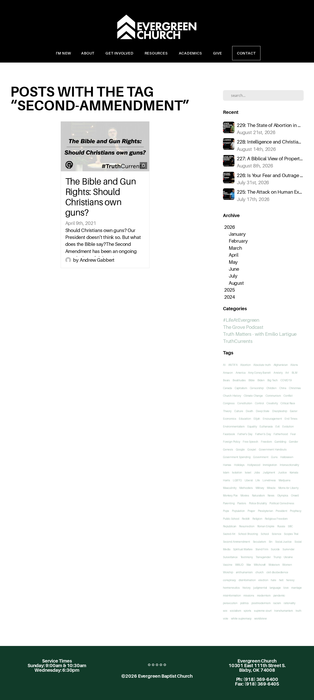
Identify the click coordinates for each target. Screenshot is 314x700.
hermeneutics (231, 587)
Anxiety (278, 372)
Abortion (245, 365)
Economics (229, 418)
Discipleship (279, 411)
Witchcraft (260, 564)
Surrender (288, 549)
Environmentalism (234, 426)
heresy (290, 580)
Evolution (288, 426)
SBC (290, 526)
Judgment (269, 472)
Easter (293, 411)
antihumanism (244, 572)
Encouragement (272, 418)
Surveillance (230, 557)
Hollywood (253, 465)
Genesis (228, 449)
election (263, 580)
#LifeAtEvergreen (241, 320)
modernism (264, 595)
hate (273, 580)
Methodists (246, 488)
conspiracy (229, 580)
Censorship (257, 388)
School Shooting (248, 534)
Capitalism (241, 388)
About (88, 53)
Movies (244, 495)
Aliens (294, 365)
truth (298, 610)
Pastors (241, 503)
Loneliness (269, 480)
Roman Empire (266, 526)
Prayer (251, 511)
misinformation (232, 595)
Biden (261, 380)
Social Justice (283, 541)
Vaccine (227, 564)
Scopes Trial (291, 534)
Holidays (239, 465)
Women (287, 564)
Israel (248, 472)
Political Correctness (281, 503)
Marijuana (284, 480)
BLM (294, 372)
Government (260, 457)
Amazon (228, 372)
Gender (293, 441)
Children (271, 388)
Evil (277, 426)
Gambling (280, 441)
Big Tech (272, 380)
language (275, 587)
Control (259, 403)
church (259, 572)
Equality (252, 426)
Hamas (227, 465)
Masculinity (230, 488)
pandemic (279, 595)
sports (247, 610)
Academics (191, 53)
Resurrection (246, 526)
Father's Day (244, 434)
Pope (226, 511)
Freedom (266, 441)
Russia (281, 526)
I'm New (63, 53)
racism (277, 603)
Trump (277, 557)
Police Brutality (258, 503)
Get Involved (120, 53)
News (271, 495)
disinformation (247, 580)
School (265, 534)
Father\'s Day (263, 434)
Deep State (262, 411)
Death (249, 411)
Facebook (229, 434)
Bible (251, 380)
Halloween (286, 457)
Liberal (249, 480)
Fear (293, 434)
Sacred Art (229, 534)
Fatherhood (281, 434)
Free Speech (250, 441)
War (248, 564)
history (247, 587)
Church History (232, 395)
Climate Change (253, 395)
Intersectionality (289, 465)
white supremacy (241, 618)
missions (248, 595)
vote (225, 618)
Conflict (287, 395)
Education (245, 418)
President (281, 511)
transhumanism (283, 610)
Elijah (257, 418)
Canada (227, 388)
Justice (282, 472)
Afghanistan (281, 365)
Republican (229, 526)
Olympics (282, 495)
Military (260, 488)
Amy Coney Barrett (259, 372)
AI (224, 365)
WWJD (239, 564)
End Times (291, 418)
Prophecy (295, 511)
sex (225, 610)
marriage (296, 587)
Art (287, 372)
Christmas (295, 388)
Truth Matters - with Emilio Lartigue (260, 334)
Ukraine (288, 557)
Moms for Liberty (288, 488)
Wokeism (274, 564)
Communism (273, 395)
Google (240, 449)
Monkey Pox (230, 495)
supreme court (263, 610)
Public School (231, 518)
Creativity (272, 403)
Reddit (246, 518)
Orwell (295, 495)
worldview (260, 618)
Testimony (246, 557)
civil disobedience (277, 572)
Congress (228, 403)
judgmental (260, 587)
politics (244, 603)
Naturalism (258, 495)
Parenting (228, 503)
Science (276, 534)
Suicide (275, 549)
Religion (257, 518)
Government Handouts (272, 449)
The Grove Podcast (243, 327)
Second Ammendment (236, 541)
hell (281, 580)
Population (238, 511)
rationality (289, 603)
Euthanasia (266, 426)
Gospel (251, 449)
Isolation (237, 472)
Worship (228, 572)
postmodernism (261, 603)
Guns (274, 457)
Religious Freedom (276, 518)
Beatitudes (239, 380)
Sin (270, 541)
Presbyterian (265, 511)
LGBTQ (237, 480)
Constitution (244, 403)
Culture (238, 411)
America (240, 372)
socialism (235, 610)
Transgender (263, 557)
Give (217, 53)
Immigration (270, 465)
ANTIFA (233, 365)
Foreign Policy (231, 441)
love (285, 587)
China (282, 388)
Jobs (257, 472)
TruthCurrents (238, 341)
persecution (230, 603)
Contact (246, 53)
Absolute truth (262, 365)
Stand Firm (261, 549)
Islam (226, 472)
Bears (226, 380)
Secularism (259, 541)
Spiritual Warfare (243, 549)
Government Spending (236, 457)
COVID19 (286, 380)
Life (257, 480)
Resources (157, 53)
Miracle (271, 488)
